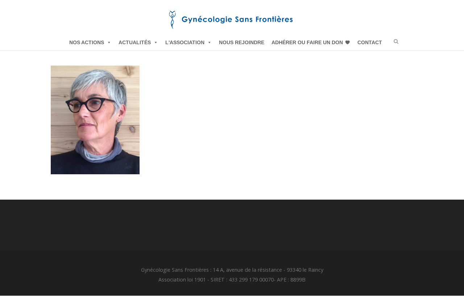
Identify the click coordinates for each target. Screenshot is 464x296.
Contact (369, 42)
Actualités (135, 42)
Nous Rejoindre (241, 42)
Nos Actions (86, 42)
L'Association (184, 42)
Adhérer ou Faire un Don (307, 42)
